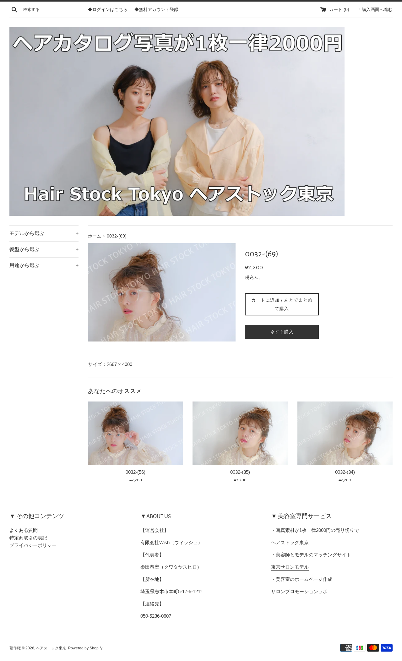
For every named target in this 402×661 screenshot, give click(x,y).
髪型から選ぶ (44, 249)
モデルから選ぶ (44, 233)
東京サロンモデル (290, 567)
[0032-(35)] (240, 433)
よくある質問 (23, 530)
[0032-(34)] (345, 433)
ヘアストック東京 (290, 542)
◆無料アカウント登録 (156, 9)
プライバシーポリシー (33, 545)
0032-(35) (240, 472)
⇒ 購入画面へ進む (374, 9)
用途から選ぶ (44, 265)
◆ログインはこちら (108, 9)
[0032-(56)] (135, 433)
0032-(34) (345, 472)
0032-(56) (135, 472)
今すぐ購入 (282, 331)
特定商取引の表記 (28, 537)
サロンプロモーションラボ (299, 591)
